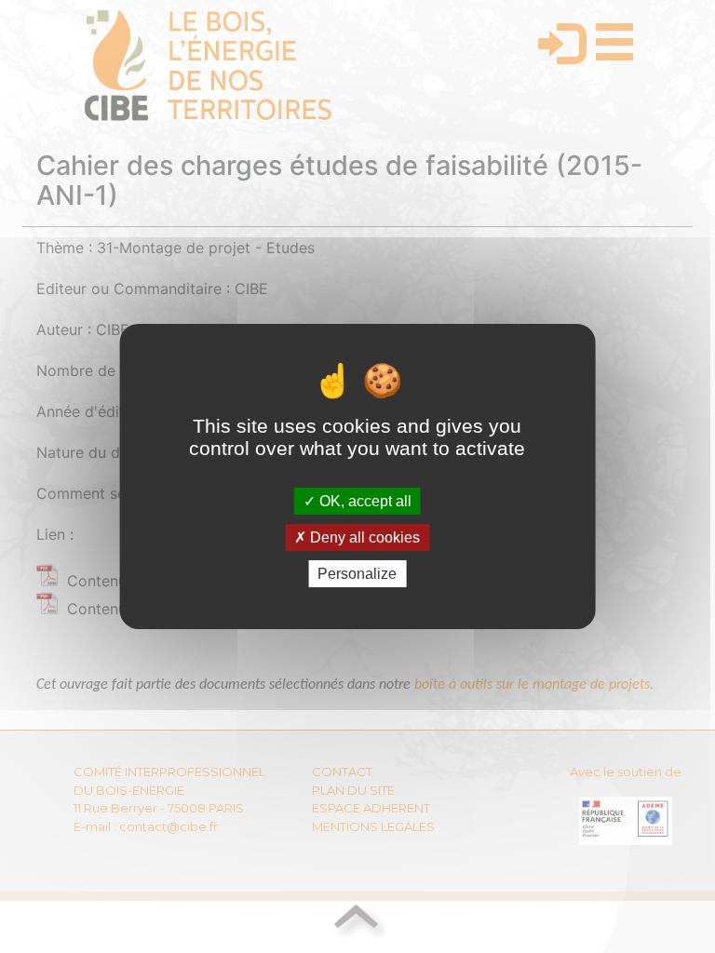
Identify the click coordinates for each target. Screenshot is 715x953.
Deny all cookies (363, 537)
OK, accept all (363, 500)
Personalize (357, 574)
